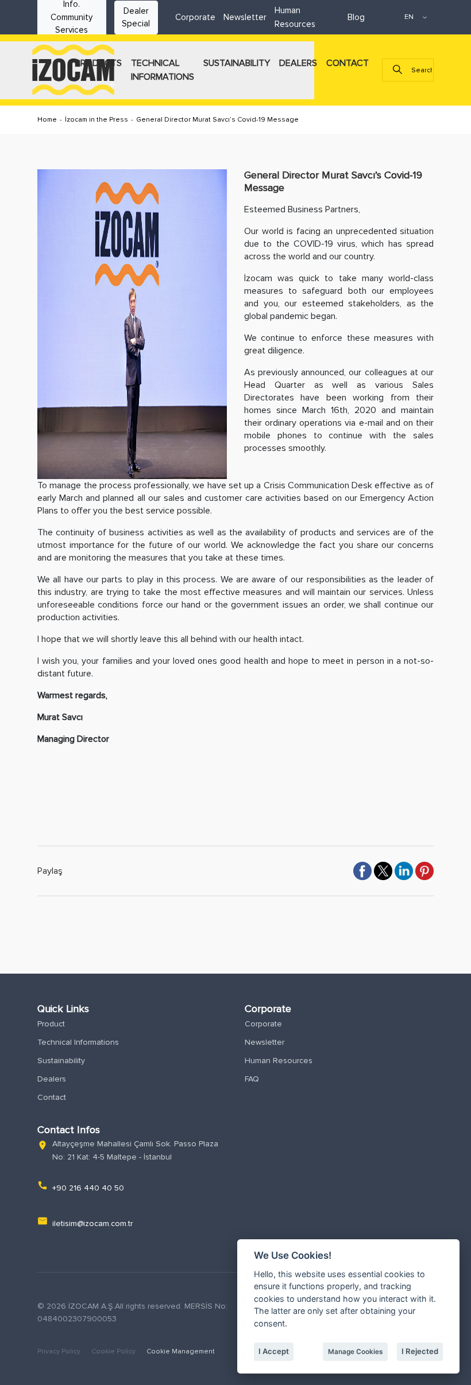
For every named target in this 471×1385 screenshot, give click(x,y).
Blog (356, 17)
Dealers (51, 1079)
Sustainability (61, 1060)
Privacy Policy (59, 1351)
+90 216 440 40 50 (88, 1188)
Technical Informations (78, 1042)
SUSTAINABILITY (236, 63)
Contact (51, 1097)
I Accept (273, 1351)
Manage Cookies (355, 1352)
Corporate (195, 17)
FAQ (252, 1079)
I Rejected (419, 1351)
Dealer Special (136, 17)
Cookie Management (180, 1351)
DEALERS (298, 63)
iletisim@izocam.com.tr (92, 1223)
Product (51, 1024)
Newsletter (245, 17)
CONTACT (347, 63)
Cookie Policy (114, 1351)
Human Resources (278, 1060)
